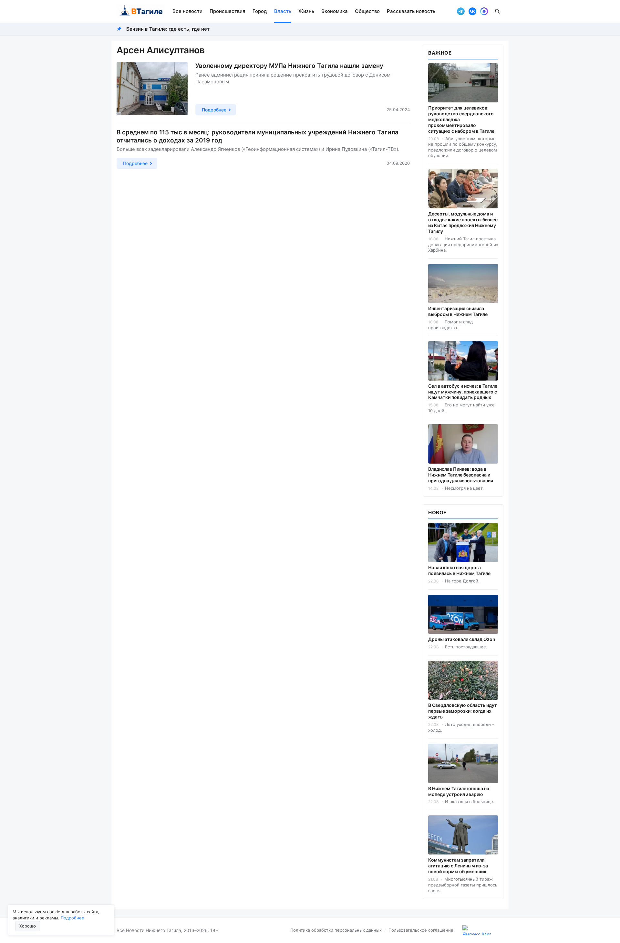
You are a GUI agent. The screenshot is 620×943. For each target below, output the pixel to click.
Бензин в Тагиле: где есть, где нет (168, 29)
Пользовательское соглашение (420, 930)
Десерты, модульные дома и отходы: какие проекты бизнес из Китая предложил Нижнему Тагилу (463, 222)
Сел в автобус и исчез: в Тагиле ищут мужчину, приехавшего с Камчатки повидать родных (462, 391)
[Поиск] (497, 11)
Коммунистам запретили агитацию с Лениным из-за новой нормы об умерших (458, 865)
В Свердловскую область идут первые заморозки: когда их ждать (462, 710)
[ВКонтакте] (472, 11)
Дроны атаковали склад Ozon (461, 639)
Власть (282, 11)
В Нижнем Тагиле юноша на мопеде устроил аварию (458, 791)
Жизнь (306, 11)
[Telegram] (460, 11)
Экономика (334, 11)
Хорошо (27, 925)
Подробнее (72, 917)
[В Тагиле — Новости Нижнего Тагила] (141, 11)
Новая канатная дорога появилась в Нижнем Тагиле (459, 570)
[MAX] (484, 11)
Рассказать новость (411, 11)
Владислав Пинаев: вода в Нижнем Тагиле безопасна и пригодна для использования (460, 474)
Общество (367, 11)
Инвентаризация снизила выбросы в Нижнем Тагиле (458, 311)
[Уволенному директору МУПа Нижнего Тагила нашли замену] (152, 88)
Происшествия (227, 11)
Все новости (187, 11)
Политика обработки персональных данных (336, 930)
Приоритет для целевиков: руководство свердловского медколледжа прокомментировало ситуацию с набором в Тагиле (461, 119)
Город (260, 11)
